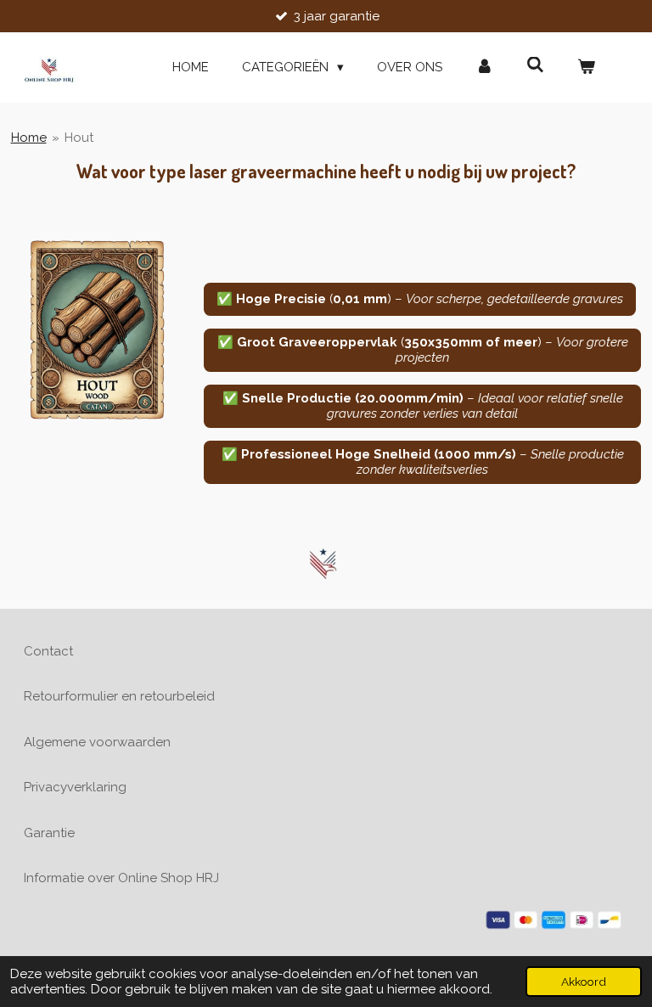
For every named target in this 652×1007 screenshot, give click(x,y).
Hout (79, 137)
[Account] (484, 67)
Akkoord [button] (583, 981)
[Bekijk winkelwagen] (586, 67)
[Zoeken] (535, 65)
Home (29, 137)
